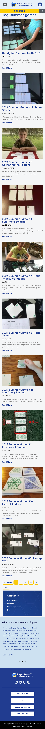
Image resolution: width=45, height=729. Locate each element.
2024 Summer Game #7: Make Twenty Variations (21, 277)
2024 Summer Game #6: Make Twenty (21, 334)
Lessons (10, 604)
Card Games (12, 600)
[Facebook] (16, 682)
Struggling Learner (14, 607)
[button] (19, 661)
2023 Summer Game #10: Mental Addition (17, 502)
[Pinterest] (28, 682)
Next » (6, 587)
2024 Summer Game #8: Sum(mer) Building (17, 220)
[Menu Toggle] (5, 4)
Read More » (7, 68)
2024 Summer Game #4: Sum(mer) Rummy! (17, 391)
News (9, 610)
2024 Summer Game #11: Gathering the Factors (17, 163)
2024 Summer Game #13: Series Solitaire (22, 108)
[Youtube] (24, 682)
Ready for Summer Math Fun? (21, 53)
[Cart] (40, 4)
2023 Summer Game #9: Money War (22, 559)
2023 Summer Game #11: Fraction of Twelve (17, 445)
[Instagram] (20, 682)
